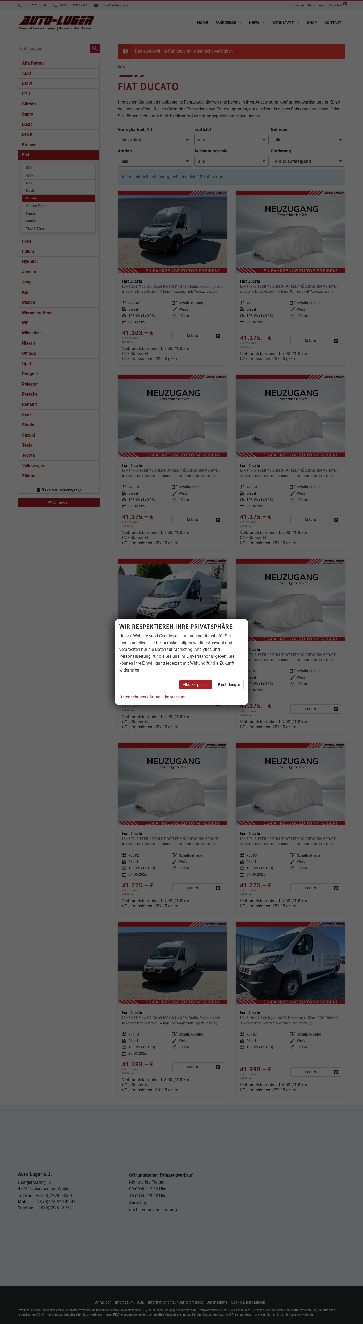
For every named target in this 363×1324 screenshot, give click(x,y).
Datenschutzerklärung (140, 696)
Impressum (175, 696)
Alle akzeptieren (196, 684)
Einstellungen (229, 684)
